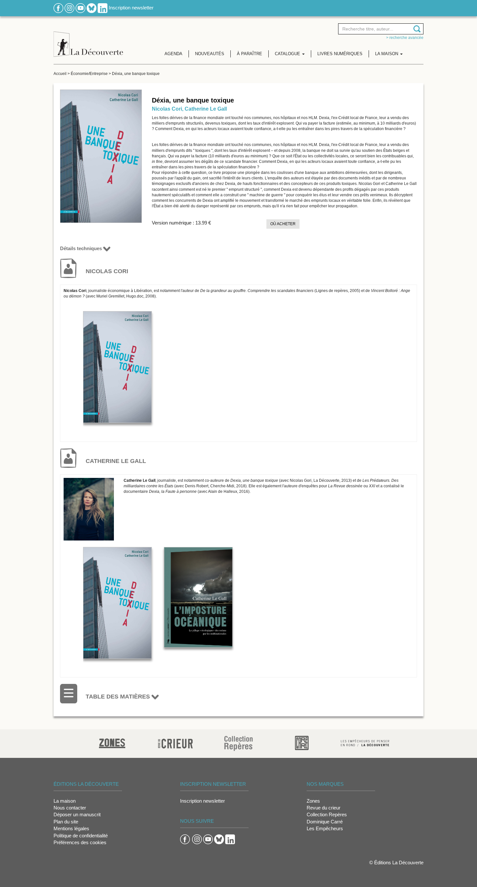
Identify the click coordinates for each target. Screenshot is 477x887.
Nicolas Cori (167, 109)
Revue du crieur (323, 807)
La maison (65, 801)
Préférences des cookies (80, 842)
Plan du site (66, 821)
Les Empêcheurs (325, 828)
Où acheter (283, 224)
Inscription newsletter (131, 7)
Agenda (173, 53)
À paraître (249, 53)
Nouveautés (209, 53)
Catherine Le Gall (206, 109)
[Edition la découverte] (88, 39)
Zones (313, 801)
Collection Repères (327, 814)
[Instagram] (69, 7)
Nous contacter (70, 807)
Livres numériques (339, 53)
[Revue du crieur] (175, 742)
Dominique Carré (325, 821)
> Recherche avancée (404, 37)
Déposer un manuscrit (77, 814)
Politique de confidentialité (81, 835)
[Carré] (302, 742)
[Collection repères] (238, 743)
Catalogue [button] (288, 53)
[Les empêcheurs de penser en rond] (365, 742)
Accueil (60, 73)
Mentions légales (71, 828)
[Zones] (112, 742)
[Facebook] (58, 7)
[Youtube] (80, 7)
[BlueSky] (91, 7)
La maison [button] (387, 53)
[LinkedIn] (102, 7)
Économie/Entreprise (89, 73)
